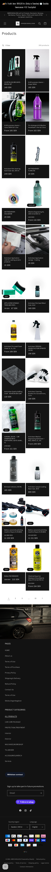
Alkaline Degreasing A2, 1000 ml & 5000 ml (36, 213)
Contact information (26, 867)
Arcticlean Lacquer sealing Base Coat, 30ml (37, 488)
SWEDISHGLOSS (16, 859)
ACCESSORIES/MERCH (13, 755)
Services (8, 761)
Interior (8, 733)
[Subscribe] (41, 793)
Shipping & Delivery (12, 678)
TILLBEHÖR (9, 750)
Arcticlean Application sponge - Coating (35, 259)
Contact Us (9, 689)
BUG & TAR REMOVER (11, 576)
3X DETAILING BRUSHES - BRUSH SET (12, 83)
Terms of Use (10, 661)
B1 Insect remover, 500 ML (13, 487)
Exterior (8, 739)
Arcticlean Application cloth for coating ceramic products (12, 260)
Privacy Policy (10, 673)
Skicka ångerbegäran (13, 701)
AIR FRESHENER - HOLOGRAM (10, 213)
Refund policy (40, 859)
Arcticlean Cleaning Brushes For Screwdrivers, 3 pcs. (37, 393)
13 (35, 598)
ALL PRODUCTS (11, 716)
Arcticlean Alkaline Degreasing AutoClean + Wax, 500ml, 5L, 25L (36, 438)
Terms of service (21, 863)
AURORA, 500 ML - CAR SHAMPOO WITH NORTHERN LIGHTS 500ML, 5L (13, 439)
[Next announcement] (46, 15)
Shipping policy (33, 863)
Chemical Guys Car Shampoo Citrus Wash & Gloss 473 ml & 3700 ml (36, 578)
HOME (7, 650)
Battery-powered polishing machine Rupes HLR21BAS (37, 531)
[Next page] (42, 598)
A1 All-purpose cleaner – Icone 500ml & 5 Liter (12, 126)
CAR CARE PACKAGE (13, 722)
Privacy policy (8, 863)
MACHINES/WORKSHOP (14, 744)
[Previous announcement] (4, 15)
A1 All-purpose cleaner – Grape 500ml (36, 83)
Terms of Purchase (12, 667)
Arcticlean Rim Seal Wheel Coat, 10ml (37, 304)
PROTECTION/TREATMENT (15, 727)
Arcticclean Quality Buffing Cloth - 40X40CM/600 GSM (13, 392)
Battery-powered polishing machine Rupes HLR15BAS (13, 531)
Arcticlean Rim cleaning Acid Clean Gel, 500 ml (12, 170)
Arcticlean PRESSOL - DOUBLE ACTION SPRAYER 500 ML (37, 348)
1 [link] (8, 598)
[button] (5, 23)
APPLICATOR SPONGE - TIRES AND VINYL (12, 304)
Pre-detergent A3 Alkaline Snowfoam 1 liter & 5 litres (37, 126)
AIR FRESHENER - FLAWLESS (34, 170)
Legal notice (45, 863)
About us (8, 656)
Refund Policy (10, 684)
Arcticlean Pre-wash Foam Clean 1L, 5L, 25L (13, 347)
